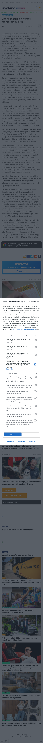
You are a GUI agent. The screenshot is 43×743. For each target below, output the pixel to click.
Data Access (21, 441)
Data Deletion (10, 441)
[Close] (39, 302)
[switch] (35, 340)
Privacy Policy (32, 441)
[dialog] (21, 371)
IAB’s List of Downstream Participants (24, 329)
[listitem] (21, 336)
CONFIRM (12, 434)
